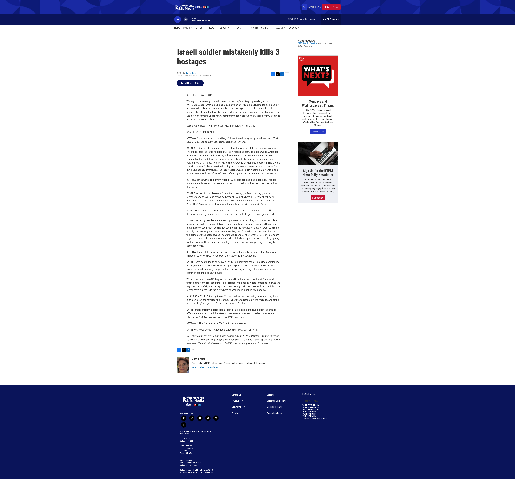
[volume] (185, 19)
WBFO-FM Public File (310, 412)
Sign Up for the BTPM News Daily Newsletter (318, 173)
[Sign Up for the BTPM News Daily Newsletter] (318, 153)
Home (177, 28)
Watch (186, 28)
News (211, 28)
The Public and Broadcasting (314, 419)
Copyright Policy (238, 407)
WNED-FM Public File (310, 407)
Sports (255, 28)
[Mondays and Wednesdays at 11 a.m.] (318, 76)
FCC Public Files (308, 394)
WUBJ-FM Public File (310, 416)
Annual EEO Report (275, 413)
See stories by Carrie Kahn (206, 367)
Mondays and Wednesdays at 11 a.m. (318, 103)
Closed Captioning (274, 407)
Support (266, 28)
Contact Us (236, 395)
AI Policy (235, 413)
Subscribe (317, 197)
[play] (178, 19)
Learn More (317, 131)
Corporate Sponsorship (277, 401)
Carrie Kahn (190, 73)
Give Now (332, 7)
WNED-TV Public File (310, 405)
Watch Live (315, 7)
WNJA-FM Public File (311, 410)
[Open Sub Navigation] (192, 28)
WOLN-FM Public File (310, 414)
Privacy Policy (237, 401)
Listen (199, 28)
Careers (270, 395)
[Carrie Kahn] (183, 365)
